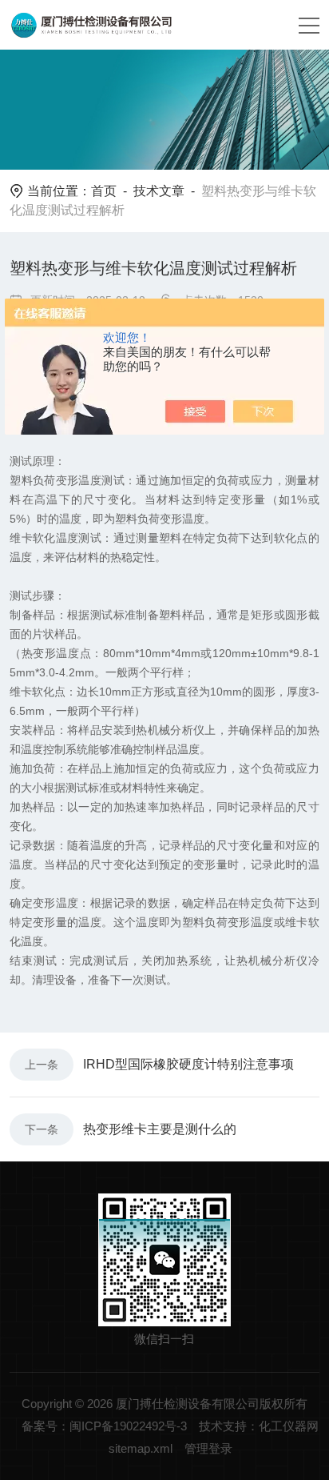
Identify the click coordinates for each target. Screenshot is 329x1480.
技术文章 (158, 191)
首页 (104, 191)
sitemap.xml (140, 1448)
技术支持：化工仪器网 (259, 1426)
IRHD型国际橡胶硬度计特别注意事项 (188, 1064)
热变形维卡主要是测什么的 (159, 1129)
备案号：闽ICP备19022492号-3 (104, 1426)
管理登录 (208, 1448)
